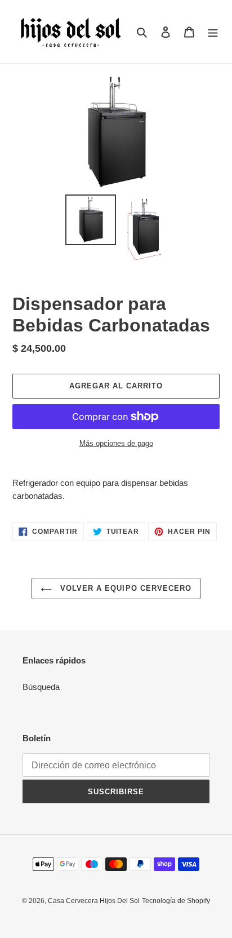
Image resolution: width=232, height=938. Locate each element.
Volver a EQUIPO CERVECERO (124, 588)
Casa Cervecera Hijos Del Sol (94, 901)
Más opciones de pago (116, 443)
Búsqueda (41, 687)
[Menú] (213, 32)
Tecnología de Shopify (176, 901)
